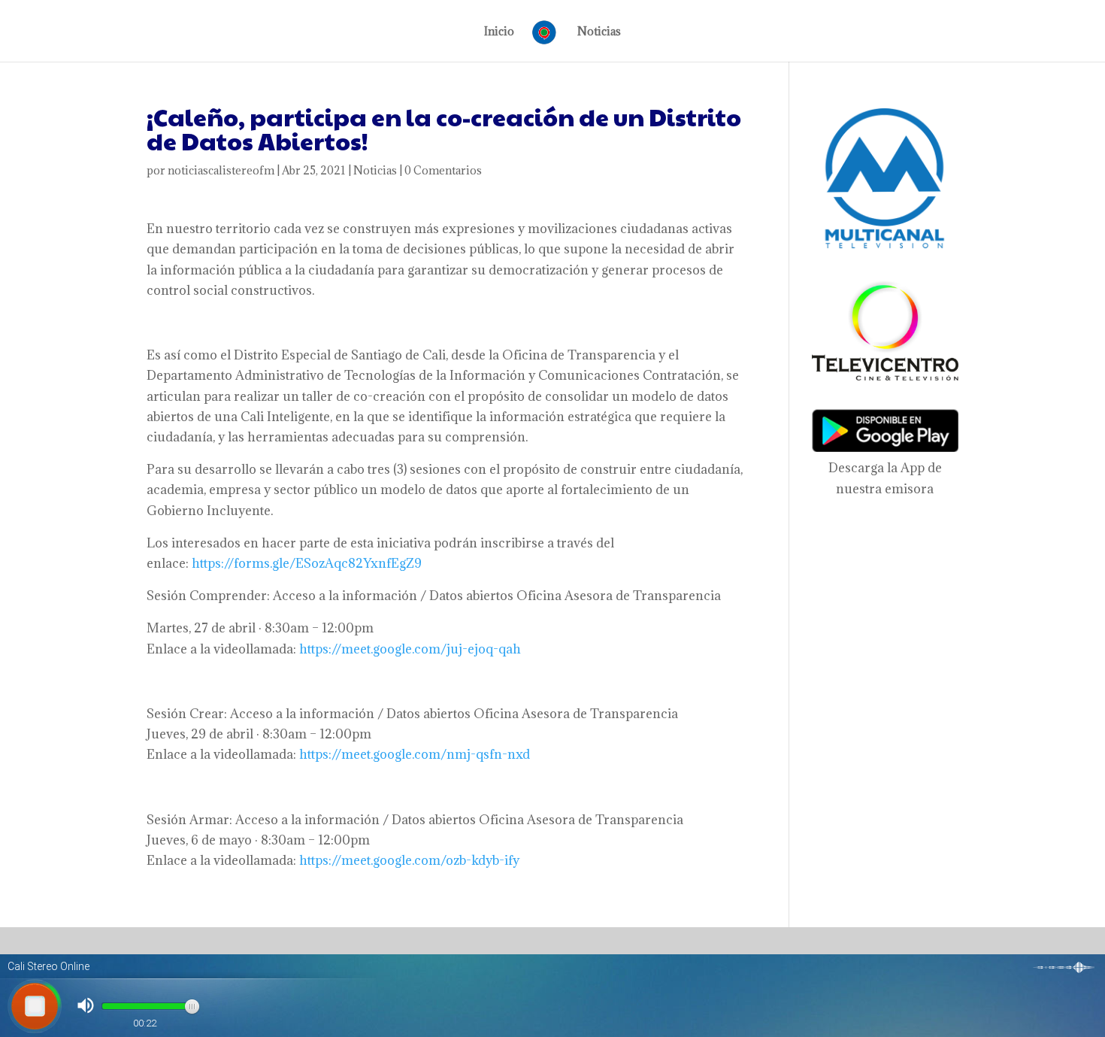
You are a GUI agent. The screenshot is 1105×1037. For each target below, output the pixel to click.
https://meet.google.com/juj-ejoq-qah (410, 649)
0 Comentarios (443, 170)
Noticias (599, 32)
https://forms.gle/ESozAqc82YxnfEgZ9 (307, 563)
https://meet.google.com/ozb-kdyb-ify (409, 860)
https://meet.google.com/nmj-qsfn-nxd (414, 754)
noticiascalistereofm (221, 170)
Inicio (499, 32)
